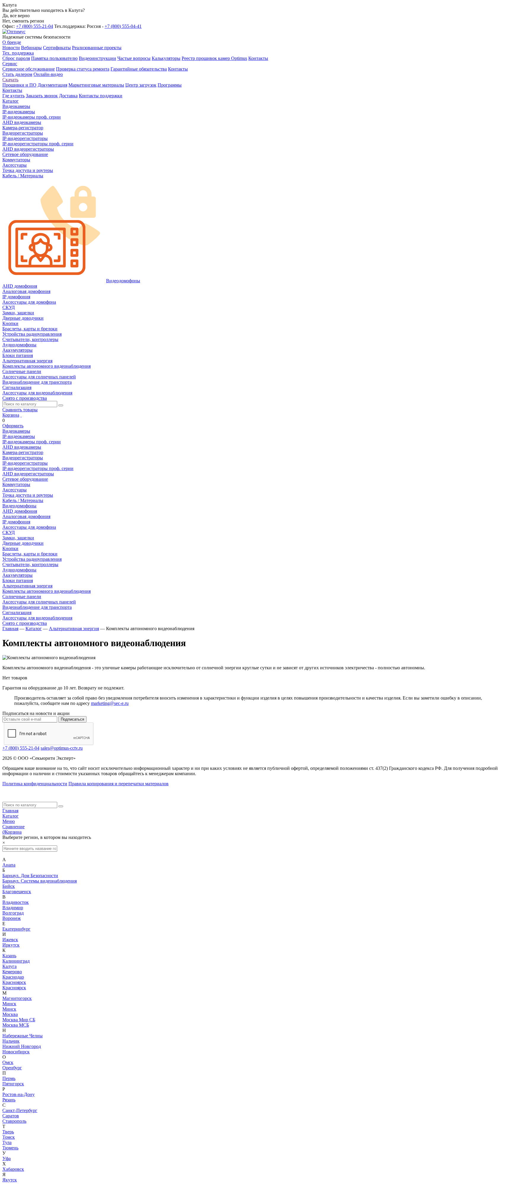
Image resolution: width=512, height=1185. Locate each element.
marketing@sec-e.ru (110, 703)
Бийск (8, 886)
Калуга (9, 966)
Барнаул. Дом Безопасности (30, 875)
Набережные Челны (22, 1035)
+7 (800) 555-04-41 (123, 26)
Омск (7, 1062)
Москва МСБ (15, 1025)
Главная (10, 810)
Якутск (9, 1179)
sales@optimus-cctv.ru (62, 748)
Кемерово (12, 971)
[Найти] (60, 405)
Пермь (8, 1078)
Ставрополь (14, 1121)
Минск (9, 1003)
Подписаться (72, 719)
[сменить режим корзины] (21, 415)
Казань (9, 955)
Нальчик (11, 1041)
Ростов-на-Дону (18, 1094)
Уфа (6, 1158)
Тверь (8, 1131)
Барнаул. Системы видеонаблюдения (39, 880)
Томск (8, 1137)
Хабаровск (13, 1169)
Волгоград (13, 912)
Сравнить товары (20, 409)
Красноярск (14, 982)
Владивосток (15, 902)
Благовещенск (16, 891)
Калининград (16, 960)
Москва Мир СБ (18, 1019)
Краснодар (13, 976)
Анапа (8, 864)
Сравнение (13, 826)
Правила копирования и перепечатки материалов (118, 783)
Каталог (10, 815)
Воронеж (11, 918)
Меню (8, 821)
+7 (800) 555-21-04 (34, 26)
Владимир (12, 907)
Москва (10, 1014)
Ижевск (10, 939)
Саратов (10, 1115)
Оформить (12, 425)
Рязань (8, 1099)
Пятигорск (13, 1083)
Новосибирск (16, 1051)
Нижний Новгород (21, 1046)
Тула (7, 1142)
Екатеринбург (16, 928)
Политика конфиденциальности (34, 783)
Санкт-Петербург (19, 1110)
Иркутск (11, 944)
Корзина (10, 415)
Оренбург (12, 1067)
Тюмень (10, 1147)
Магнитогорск (17, 998)
